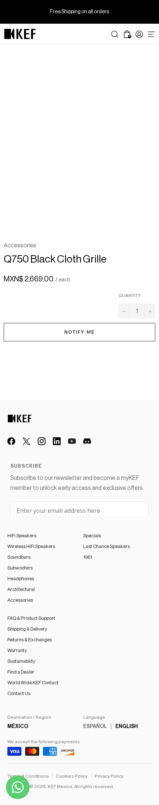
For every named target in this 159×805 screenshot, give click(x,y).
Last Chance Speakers (106, 546)
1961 (87, 557)
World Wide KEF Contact (32, 682)
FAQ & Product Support (31, 618)
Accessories (20, 600)
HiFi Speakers (21, 535)
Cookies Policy (72, 776)
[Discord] (87, 441)
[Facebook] (11, 441)
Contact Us (18, 693)
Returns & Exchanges (29, 639)
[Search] (115, 34)
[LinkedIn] (57, 441)
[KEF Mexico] (20, 34)
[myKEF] (139, 34)
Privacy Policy (109, 776)
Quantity (129, 295)
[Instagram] (41, 441)
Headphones (20, 578)
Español (95, 726)
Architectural (21, 589)
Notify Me (79, 332)
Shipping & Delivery (27, 629)
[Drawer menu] (151, 34)
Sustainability (21, 661)
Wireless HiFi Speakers (31, 546)
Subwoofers (20, 567)
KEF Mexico (60, 786)
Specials (92, 535)
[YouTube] (72, 441)
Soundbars (18, 557)
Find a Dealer (20, 671)
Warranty (17, 650)
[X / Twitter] (26, 441)
